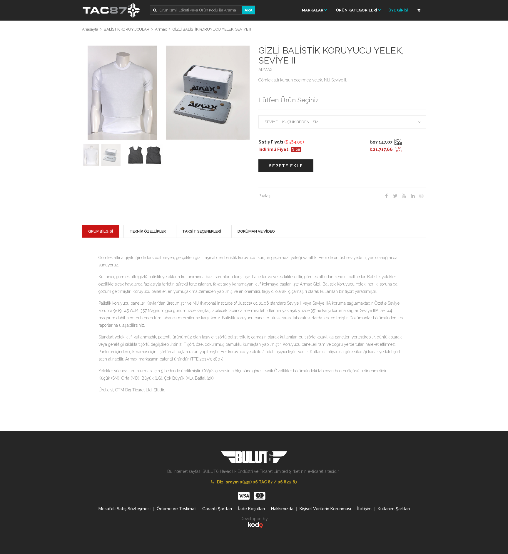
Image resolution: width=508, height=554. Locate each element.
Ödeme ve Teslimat (176, 509)
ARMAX (265, 69)
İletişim (364, 509)
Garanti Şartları (217, 509)
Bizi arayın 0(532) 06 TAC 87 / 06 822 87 (257, 482)
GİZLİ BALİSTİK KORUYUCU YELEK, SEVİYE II (212, 29)
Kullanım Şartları (394, 509)
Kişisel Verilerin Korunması (325, 509)
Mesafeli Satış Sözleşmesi (124, 509)
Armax (161, 29)
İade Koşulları (251, 509)
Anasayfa (90, 29)
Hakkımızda (282, 509)
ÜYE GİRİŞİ (398, 10)
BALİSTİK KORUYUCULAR (126, 29)
